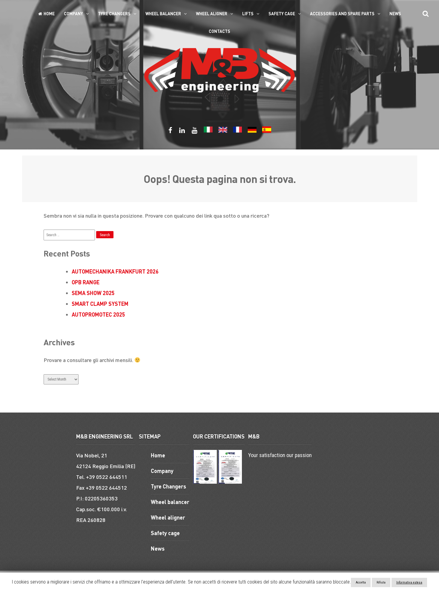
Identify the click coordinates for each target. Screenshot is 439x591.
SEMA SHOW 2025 (93, 292)
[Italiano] (208, 131)
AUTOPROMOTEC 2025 (98, 314)
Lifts (248, 13)
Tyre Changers (114, 13)
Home (49, 13)
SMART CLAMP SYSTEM (100, 303)
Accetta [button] (361, 582)
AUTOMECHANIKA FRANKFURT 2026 (115, 271)
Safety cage (281, 13)
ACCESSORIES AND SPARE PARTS (342, 13)
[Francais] (237, 131)
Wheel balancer (163, 13)
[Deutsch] (252, 131)
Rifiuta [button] (381, 582)
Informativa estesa (409, 582)
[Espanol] (267, 131)
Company (73, 13)
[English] (223, 131)
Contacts (219, 31)
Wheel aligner (211, 13)
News (395, 13)
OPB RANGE (85, 282)
